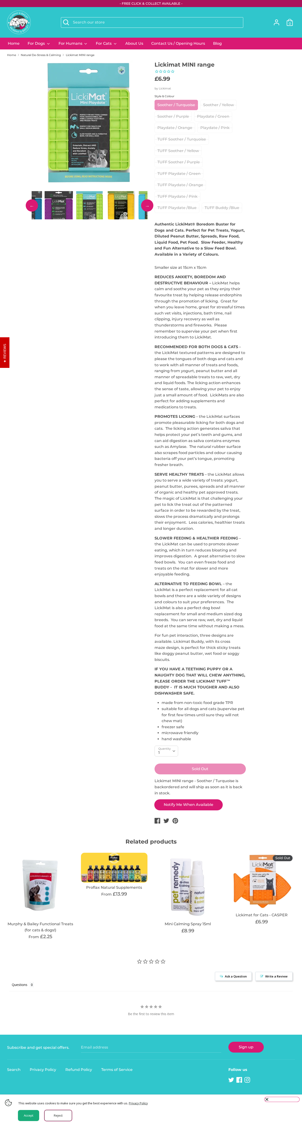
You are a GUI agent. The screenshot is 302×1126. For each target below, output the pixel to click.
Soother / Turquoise (176, 105)
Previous (32, 205)
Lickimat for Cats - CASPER (262, 915)
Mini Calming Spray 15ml (188, 924)
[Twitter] (231, 1080)
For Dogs (37, 43)
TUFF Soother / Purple (178, 162)
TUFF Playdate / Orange (180, 185)
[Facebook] (239, 1080)
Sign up (246, 1047)
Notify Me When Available (188, 804)
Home (14, 43)
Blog (217, 43)
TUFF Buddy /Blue (222, 207)
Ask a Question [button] (236, 976)
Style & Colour (164, 96)
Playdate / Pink (215, 127)
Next (147, 205)
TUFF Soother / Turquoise (181, 139)
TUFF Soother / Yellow (178, 151)
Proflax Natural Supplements (114, 887)
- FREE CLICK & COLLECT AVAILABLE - (151, 3)
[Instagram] (247, 1080)
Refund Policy (78, 1069)
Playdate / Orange (174, 127)
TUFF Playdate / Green (179, 173)
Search (14, 1069)
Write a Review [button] (276, 976)
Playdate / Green (213, 116)
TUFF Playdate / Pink (177, 196)
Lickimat (165, 88)
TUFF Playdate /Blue (177, 207)
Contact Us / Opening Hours (178, 43)
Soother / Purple (173, 116)
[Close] (281, 1099)
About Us (134, 43)
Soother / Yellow (218, 105)
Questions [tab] (19, 984)
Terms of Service (117, 1069)
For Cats (104, 43)
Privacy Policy (43, 1069)
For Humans (71, 43)
